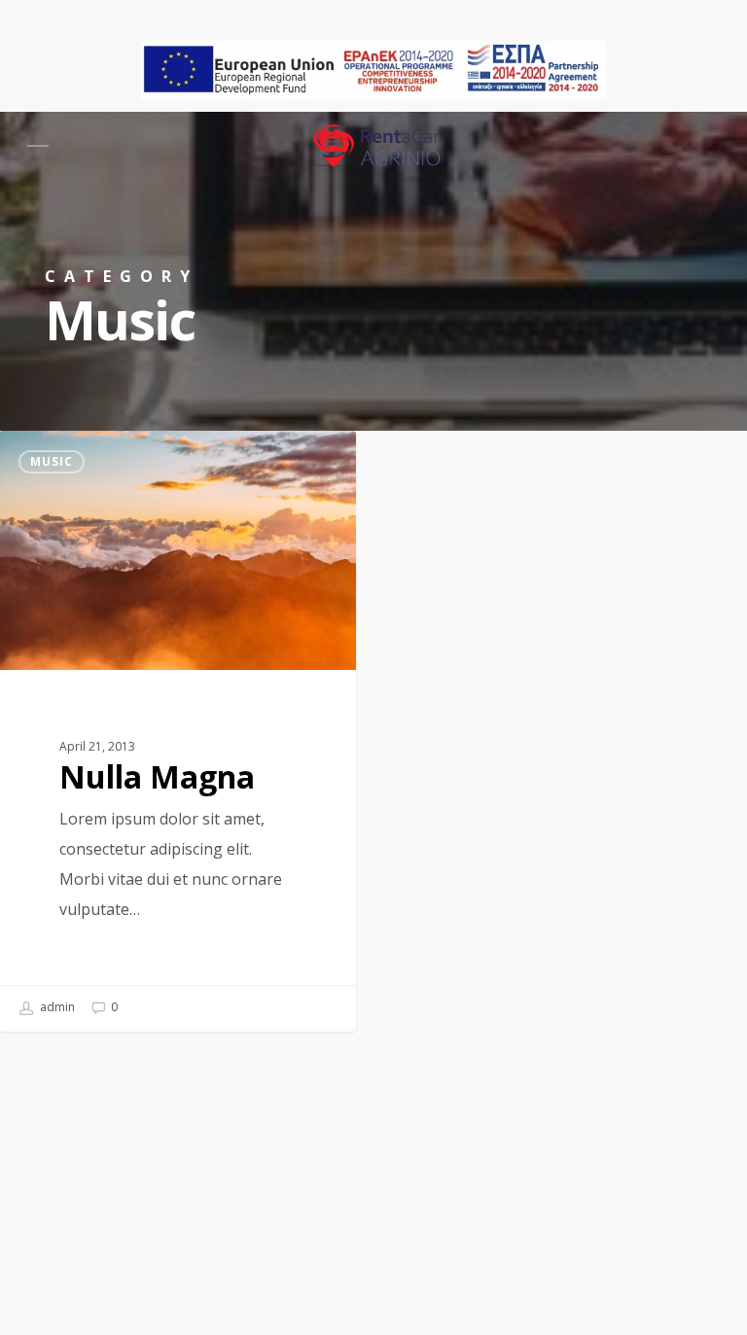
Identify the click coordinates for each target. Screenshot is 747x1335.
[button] (38, 146)
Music (51, 461)
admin (56, 1007)
